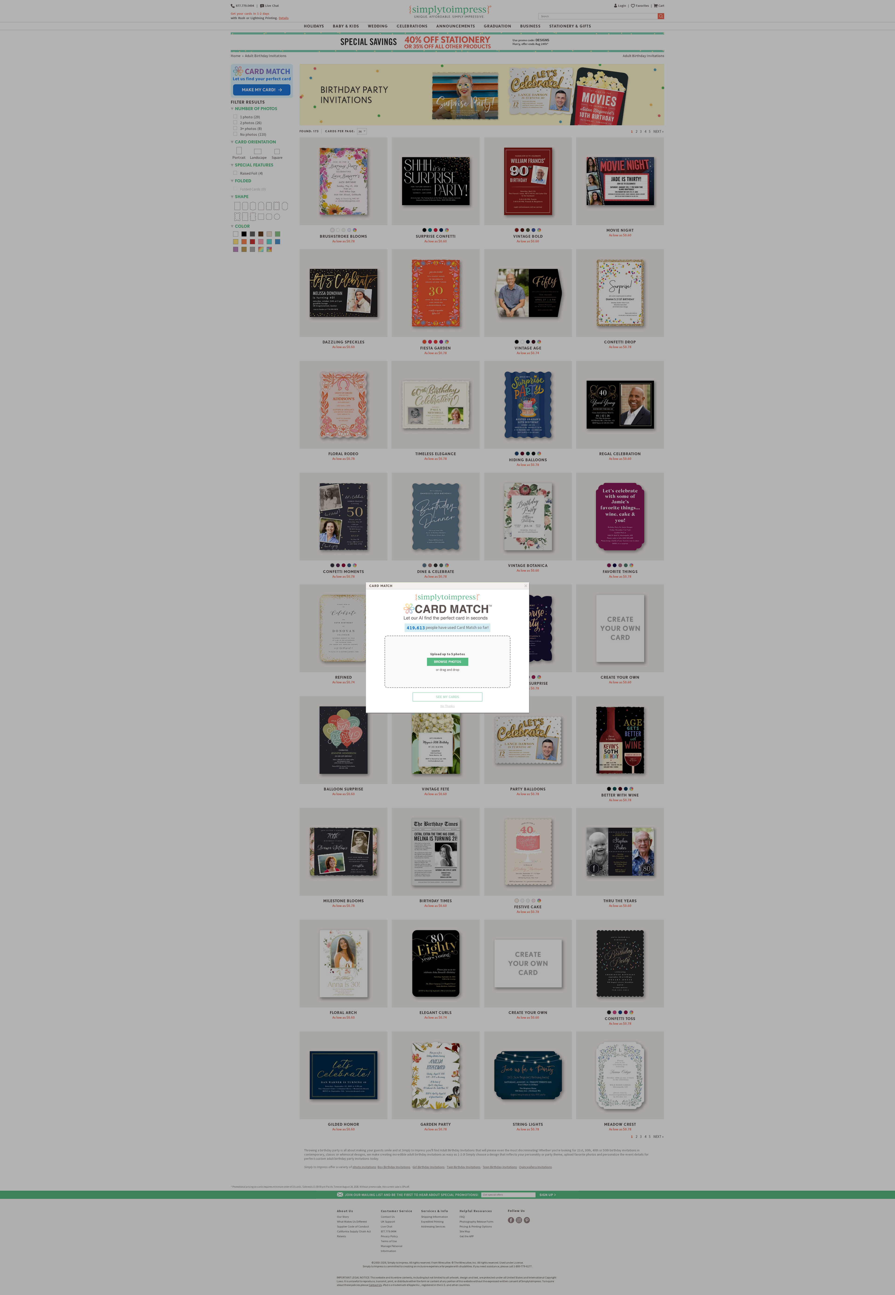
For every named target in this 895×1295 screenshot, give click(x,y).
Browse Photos (447, 662)
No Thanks (448, 706)
